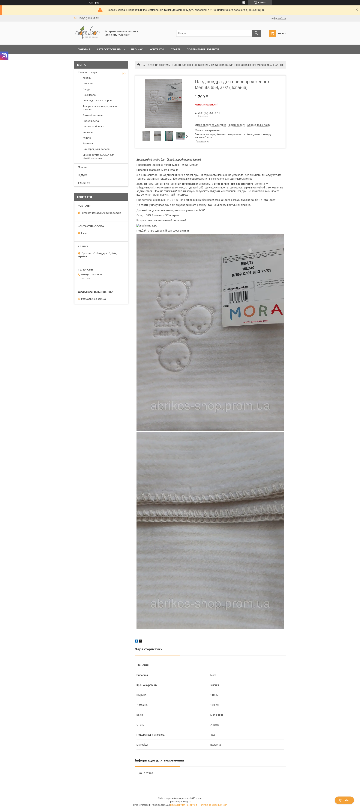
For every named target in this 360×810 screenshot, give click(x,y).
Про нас (137, 49)
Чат (347, 800)
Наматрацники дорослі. (97, 149)
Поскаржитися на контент (183, 805)
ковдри (242, 191)
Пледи (86, 89)
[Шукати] (256, 33)
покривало (217, 178)
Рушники (88, 143)
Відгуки (82, 174)
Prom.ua (197, 798)
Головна (84, 49)
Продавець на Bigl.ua (180, 801)
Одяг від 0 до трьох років (98, 100)
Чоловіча (88, 132)
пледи (156, 159)
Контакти (157, 49)
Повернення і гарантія (203, 49)
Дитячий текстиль (159, 64)
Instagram (84, 182)
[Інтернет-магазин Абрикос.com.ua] (87, 39)
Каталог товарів (109, 49)
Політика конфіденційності (213, 805)
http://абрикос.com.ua (93, 298)
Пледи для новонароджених (190, 64)
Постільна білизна (93, 126)
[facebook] (136, 641)
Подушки (88, 83)
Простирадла (91, 121)
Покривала (89, 94)
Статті (175, 49)
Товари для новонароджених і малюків (100, 108)
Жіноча (87, 137)
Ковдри (87, 77)
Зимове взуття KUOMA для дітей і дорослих (98, 156)
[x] (140, 641)
